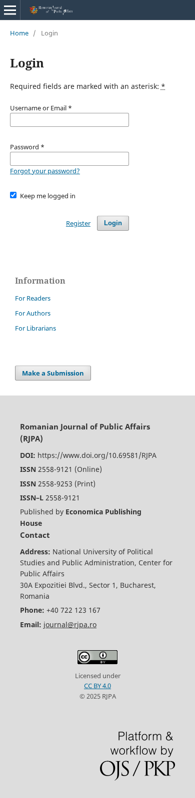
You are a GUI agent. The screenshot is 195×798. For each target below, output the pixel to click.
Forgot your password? (45, 170)
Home (19, 32)
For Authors (32, 313)
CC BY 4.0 (97, 685)
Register (78, 223)
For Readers (32, 298)
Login (113, 223)
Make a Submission (53, 373)
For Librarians (35, 328)
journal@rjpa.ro (70, 624)
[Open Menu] (10, 10)
